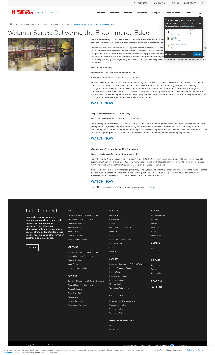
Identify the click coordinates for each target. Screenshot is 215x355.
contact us (150, 187)
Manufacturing (115, 243)
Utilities (112, 251)
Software (114, 12)
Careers (154, 248)
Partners (142, 3)
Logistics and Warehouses (120, 239)
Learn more (190, 26)
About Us (189, 12)
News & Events (172, 12)
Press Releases (157, 235)
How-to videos (115, 326)
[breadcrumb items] (11, 24)
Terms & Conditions (130, 345)
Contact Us (155, 265)
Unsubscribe (156, 273)
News (153, 231)
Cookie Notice (182, 345)
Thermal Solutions (75, 235)
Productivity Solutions (76, 223)
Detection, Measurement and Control (83, 215)
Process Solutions (75, 289)
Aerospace (113, 215)
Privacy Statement (146, 345)
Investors (155, 227)
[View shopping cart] (202, 3)
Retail (111, 247)
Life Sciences (114, 235)
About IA (154, 219)
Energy (112, 223)
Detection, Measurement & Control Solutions (86, 281)
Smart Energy (73, 231)
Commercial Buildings (118, 219)
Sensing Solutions (75, 227)
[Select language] (134, 3)
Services (128, 12)
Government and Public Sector (121, 227)
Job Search (155, 252)
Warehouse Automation (77, 239)
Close (197, 54)
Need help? (114, 330)
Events (154, 223)
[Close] (211, 350)
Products (100, 12)
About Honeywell (158, 215)
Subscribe (32, 248)
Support (156, 12)
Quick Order (190, 3)
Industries (142, 12)
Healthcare (113, 231)
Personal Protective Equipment (80, 219)
